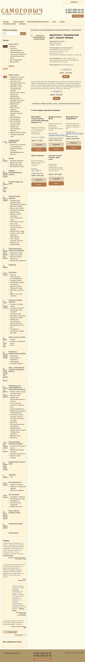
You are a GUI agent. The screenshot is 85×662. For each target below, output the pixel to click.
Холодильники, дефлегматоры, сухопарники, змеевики (18, 202)
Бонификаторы (15, 428)
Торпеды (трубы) (16, 280)
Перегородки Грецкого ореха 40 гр (69, 103)
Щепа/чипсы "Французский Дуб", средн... (45, 103)
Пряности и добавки (17, 490)
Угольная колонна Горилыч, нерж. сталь (55, 157)
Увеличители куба (16, 253)
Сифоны (13, 457)
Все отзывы (18, 635)
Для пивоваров (15, 117)
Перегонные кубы (16, 255)
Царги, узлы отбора (16, 208)
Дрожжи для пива (16, 164)
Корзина (74, 2)
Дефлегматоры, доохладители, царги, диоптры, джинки (17, 100)
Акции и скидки (19, 21)
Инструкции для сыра (17, 499)
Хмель (12, 345)
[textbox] (11, 33)
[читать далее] (8, 555)
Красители (13, 422)
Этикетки (13, 452)
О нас (54, 21)
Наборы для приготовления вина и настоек (17, 399)
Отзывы (62, 21)
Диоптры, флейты (16, 206)
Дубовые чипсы (15, 435)
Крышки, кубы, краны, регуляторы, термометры (17, 94)
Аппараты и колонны (17, 77)
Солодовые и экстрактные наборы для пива (17, 331)
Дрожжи (12, 46)
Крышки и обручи (16, 256)
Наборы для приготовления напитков (15, 128)
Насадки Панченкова (17, 210)
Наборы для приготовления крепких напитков (16, 321)
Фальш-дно (14, 258)
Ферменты (13, 437)
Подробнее (39, 145)
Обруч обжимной (37, 155)
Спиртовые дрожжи (16, 160)
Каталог (6, 21)
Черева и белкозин (16, 484)
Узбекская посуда (16, 288)
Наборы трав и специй (18, 132)
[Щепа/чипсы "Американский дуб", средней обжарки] (39, 37)
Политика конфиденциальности (38, 21)
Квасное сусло (15, 395)
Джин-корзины (15, 212)
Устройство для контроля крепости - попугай (17, 227)
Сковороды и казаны (17, 282)
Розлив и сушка (15, 455)
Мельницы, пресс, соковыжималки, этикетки (16, 88)
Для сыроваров (15, 121)
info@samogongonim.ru (12, 653)
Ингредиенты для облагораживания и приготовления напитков (50, 30)
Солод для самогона (17, 308)
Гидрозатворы (15, 244)
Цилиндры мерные (16, 363)
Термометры (14, 361)
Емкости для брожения (18, 260)
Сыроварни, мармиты (17, 497)
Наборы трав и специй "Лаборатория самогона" (18, 432)
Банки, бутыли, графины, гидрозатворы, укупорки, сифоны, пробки (16, 111)
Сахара (12, 339)
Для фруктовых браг (17, 166)
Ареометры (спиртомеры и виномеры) (15, 357)
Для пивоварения (16, 60)
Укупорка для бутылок (17, 454)
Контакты (22, 23)
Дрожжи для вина (16, 162)
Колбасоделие (15, 119)
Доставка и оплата (9, 23)
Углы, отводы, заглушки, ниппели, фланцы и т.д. (16, 240)
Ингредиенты (14, 501)
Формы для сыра (16, 506)
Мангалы (13, 274)
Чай (11, 477)
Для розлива (14, 62)
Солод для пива (15, 314)
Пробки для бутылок (17, 450)
